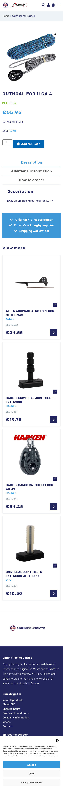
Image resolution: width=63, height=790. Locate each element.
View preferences (31, 782)
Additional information (31, 171)
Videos (6, 722)
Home (5, 15)
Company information (15, 717)
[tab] (31, 162)
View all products (12, 700)
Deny (32, 773)
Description (31, 162)
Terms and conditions (15, 713)
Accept (31, 764)
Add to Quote (30, 144)
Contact (7, 726)
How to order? (31, 180)
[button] (58, 740)
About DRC (9, 704)
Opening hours (11, 708)
